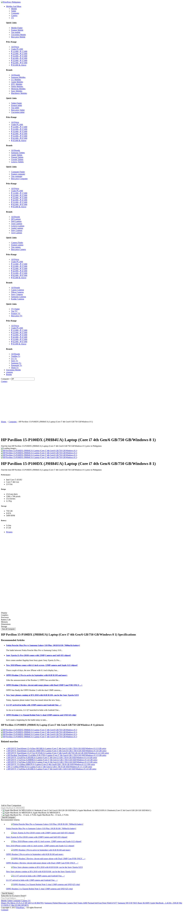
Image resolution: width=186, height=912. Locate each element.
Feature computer (18, 174)
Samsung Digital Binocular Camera (59, 903)
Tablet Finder (16, 103)
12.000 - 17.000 (19, 51)
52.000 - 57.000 (19, 60)
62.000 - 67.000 (19, 63)
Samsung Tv (16, 363)
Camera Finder (17, 243)
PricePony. (20, 907)
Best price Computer (19, 179)
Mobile (14, 9)
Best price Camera (18, 249)
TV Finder (15, 309)
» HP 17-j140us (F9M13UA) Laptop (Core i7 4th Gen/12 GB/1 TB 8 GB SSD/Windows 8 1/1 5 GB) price (49, 767)
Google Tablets (17, 159)
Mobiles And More (13, 6)
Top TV (14, 311)
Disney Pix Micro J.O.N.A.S (12, 903)
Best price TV (16, 316)
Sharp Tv (15, 368)
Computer (15, 13)
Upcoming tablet (17, 112)
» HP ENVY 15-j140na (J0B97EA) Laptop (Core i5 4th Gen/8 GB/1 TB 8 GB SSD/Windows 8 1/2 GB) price (50, 764)
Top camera (15, 247)
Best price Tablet (18, 110)
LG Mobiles (16, 80)
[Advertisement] (93, 401)
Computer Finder (18, 172)
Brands (9, 374)
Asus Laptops (16, 224)
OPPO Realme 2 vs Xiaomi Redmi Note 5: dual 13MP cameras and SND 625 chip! (41, 715)
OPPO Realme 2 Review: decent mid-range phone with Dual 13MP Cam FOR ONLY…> (44, 685)
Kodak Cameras (17, 299)
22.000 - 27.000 (19, 54)
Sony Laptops (16, 230)
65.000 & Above (18, 65)
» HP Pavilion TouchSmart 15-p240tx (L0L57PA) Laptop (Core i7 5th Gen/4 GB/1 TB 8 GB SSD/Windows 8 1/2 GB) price (56, 755)
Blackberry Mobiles (19, 93)
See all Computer (8, 629)
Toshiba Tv (15, 356)
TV (12, 18)
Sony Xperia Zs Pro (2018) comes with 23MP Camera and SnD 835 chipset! (38, 655)
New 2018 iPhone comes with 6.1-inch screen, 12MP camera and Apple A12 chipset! (42, 665)
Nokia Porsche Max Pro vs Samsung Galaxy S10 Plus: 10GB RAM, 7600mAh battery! (43, 645)
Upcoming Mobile (18, 35)
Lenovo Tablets (17, 162)
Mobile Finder (17, 28)
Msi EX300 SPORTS (20, 905)
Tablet (13, 11)
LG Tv (14, 358)
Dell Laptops (16, 221)
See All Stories (7, 893)
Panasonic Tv (16, 365)
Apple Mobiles (17, 82)
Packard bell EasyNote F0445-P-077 (102, 903)
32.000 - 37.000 (19, 56)
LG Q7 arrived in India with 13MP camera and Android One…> (33, 705)
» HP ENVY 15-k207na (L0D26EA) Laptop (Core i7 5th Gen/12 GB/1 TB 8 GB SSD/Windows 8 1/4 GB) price (51, 757)
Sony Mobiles (16, 91)
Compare (4, 910)
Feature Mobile (17, 30)
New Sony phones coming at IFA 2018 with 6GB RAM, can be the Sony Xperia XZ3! (42, 695)
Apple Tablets (16, 155)
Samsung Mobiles (18, 77)
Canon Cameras (17, 290)
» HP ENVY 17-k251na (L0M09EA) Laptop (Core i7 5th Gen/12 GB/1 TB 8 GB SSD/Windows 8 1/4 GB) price (51, 760)
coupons (9, 372)
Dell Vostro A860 (80, 903)
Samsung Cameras (18, 297)
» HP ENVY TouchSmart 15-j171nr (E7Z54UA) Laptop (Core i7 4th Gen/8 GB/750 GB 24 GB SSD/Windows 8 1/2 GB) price (57, 753)
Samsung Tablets (18, 153)
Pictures (9, 532)
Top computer (16, 176)
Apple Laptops (17, 228)
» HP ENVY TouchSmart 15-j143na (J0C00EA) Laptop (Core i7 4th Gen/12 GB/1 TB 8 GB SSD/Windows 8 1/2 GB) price (56, 748)
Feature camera (17, 245)
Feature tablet (16, 105)
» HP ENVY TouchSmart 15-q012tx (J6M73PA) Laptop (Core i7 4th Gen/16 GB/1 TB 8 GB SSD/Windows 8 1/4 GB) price (56, 751)
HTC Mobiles (16, 84)
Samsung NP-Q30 (125, 903)
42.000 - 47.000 (19, 58)
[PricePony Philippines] (11, 2)
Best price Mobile (18, 37)
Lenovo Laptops (17, 226)
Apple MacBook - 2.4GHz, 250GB (164, 903)
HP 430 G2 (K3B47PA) (34, 903)
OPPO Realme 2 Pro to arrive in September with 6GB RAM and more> (37, 675)
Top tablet (15, 108)
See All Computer (8, 817)
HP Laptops (16, 219)
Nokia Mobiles (17, 86)
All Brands (15, 75)
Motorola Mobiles (18, 89)
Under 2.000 (17, 49)
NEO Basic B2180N (141, 903)
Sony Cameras (17, 294)
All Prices (15, 47)
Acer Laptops (16, 233)
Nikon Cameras (17, 292)
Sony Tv (14, 361)
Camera (14, 15)
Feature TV (15, 313)
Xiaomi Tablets (17, 157)
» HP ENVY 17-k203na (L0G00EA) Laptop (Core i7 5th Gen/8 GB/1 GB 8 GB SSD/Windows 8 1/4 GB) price (51, 769)
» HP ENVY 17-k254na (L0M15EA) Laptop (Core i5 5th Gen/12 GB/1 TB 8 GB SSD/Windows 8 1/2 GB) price (51, 762)
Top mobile (15, 32)
